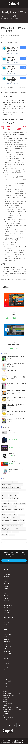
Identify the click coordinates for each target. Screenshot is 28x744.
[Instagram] (14, 725)
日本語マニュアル (17, 267)
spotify (22, 522)
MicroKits (6, 607)
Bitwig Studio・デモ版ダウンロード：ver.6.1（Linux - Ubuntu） (12, 80)
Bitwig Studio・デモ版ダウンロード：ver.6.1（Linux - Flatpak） (12, 69)
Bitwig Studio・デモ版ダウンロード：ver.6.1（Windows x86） (12, 49)
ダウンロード (23, 47)
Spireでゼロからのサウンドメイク (9, 522)
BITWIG (14, 312)
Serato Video (5, 520)
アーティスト (6, 663)
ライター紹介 (6, 713)
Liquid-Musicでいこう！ (19, 503)
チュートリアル (6, 667)
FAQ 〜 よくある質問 (7, 498)
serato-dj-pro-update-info (9, 514)
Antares (6, 579)
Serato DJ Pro (5, 517)
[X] (5, 725)
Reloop (21, 509)
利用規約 (5, 701)
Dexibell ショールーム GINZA (10, 690)
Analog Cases (7, 574)
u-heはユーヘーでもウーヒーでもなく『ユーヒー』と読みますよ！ (13, 529)
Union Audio (7, 651)
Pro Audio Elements (8, 615)
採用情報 (5, 692)
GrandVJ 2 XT (13, 501)
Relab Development (8, 617)
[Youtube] (19, 725)
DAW (24, 490)
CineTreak (6, 583)
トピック (5, 669)
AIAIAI (5, 571)
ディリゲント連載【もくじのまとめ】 (12, 693)
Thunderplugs (7, 646)
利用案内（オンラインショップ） (11, 707)
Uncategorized (7, 653)
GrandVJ (16, 498)
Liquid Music (5, 506)
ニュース (5, 671)
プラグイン (4, 534)
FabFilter (4, 495)
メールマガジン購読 (7, 703)
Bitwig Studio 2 (16, 487)
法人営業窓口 (6, 699)
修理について (6, 697)
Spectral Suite (16, 134)
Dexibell (12, 492)
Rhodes (6, 624)
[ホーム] (2, 18)
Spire (22, 520)
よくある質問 (6, 679)
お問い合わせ (6, 719)
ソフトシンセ (15, 532)
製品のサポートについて (9, 695)
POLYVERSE (7, 612)
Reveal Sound (7, 622)
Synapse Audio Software (9, 644)
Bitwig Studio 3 (14, 279)
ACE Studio (6, 569)
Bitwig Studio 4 (22, 279)
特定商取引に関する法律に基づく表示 (12, 709)
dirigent (4, 37)
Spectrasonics (15, 520)
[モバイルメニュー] (2, 3)
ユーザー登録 (6, 711)
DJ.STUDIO (7, 591)
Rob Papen (5, 512)
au (11, 481)
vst (9, 532)
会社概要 (5, 715)
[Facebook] (10, 725)
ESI (17, 492)
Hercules (6, 603)
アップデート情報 (14, 18)
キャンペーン (6, 661)
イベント (5, 665)
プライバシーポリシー (8, 717)
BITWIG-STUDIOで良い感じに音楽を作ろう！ (12, 484)
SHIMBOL (6, 632)
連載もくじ (12, 534)
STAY (5, 636)
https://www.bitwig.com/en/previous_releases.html (13, 92)
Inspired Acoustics (8, 605)
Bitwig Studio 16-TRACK (14, 344)
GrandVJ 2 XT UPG (6, 503)
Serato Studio (15, 517)
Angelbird (5, 481)
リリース (5, 673)
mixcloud (13, 506)
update (4, 532)
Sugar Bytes (14, 525)
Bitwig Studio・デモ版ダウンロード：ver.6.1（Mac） (12, 59)
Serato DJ (21, 514)
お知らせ (5, 683)
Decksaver (5, 492)
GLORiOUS (6, 600)
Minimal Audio (7, 610)
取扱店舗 (5, 705)
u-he (21, 525)
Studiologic (5, 525)
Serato (12, 512)
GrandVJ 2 (5, 501)
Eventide (6, 595)
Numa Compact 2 (6, 509)
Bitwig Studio (7, 279)
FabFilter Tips (13, 495)
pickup (15, 509)
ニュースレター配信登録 (14, 560)
